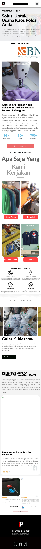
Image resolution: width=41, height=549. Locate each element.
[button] (20, 146)
